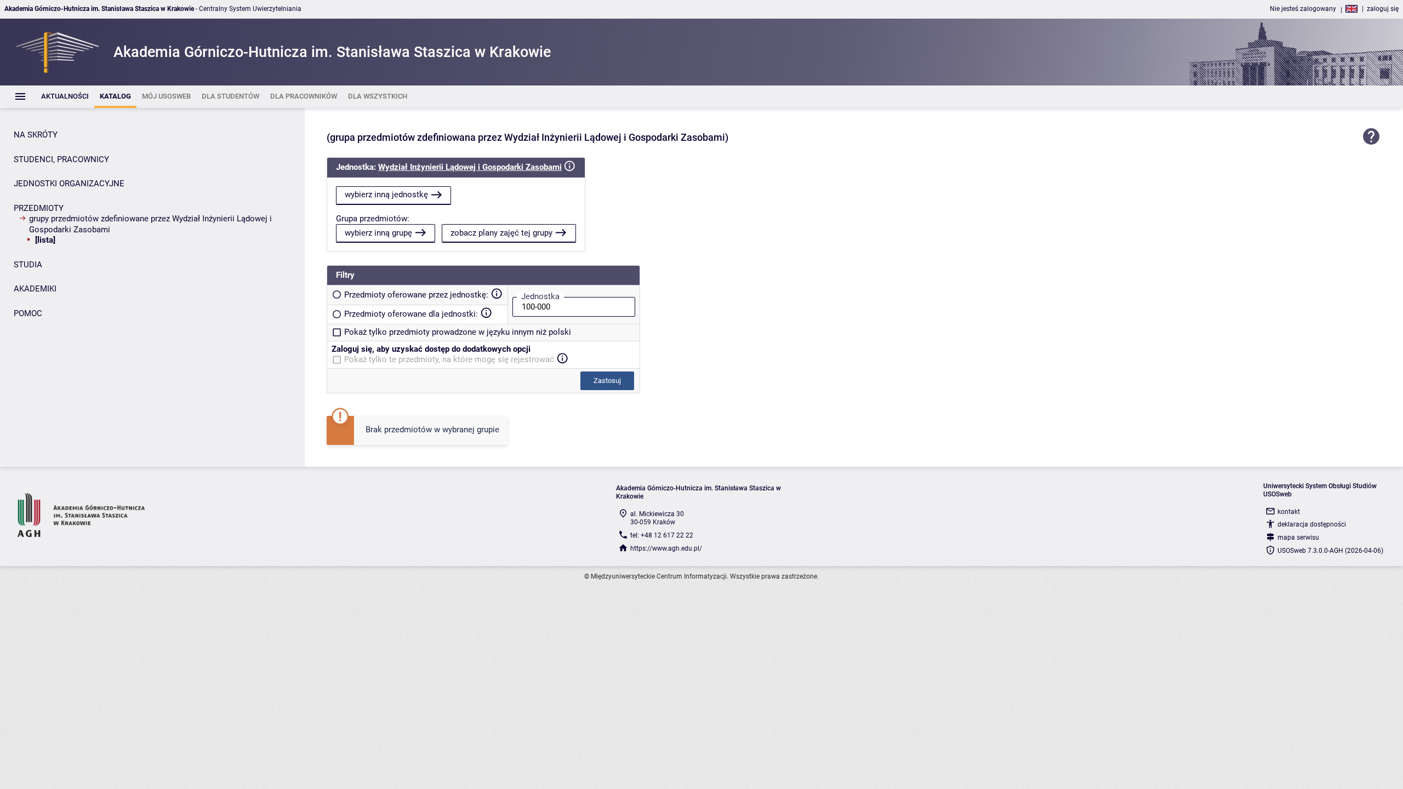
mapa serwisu (1298, 537)
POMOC (28, 313)
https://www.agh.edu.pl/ (666, 548)
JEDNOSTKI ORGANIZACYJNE (69, 183)
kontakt (1288, 512)
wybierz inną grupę (378, 233)
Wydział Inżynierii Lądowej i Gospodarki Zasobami (470, 167)
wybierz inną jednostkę (386, 194)
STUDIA (28, 265)
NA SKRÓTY (36, 135)
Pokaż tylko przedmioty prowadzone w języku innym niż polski (457, 332)
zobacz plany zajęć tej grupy (501, 233)
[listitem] (65, 96)
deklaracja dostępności (1311, 524)
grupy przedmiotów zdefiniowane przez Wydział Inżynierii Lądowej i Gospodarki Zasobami (150, 224)
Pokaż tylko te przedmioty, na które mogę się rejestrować (449, 359)
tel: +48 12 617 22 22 (661, 535)
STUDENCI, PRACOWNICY (61, 159)
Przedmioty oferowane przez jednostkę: (416, 295)
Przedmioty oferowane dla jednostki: (411, 314)
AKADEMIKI (35, 289)
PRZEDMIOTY (39, 208)
